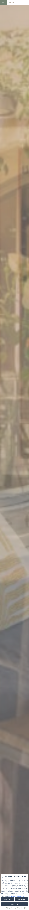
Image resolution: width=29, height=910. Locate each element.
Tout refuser (7, 899)
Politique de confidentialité (16, 896)
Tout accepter (21, 899)
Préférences (14, 904)
